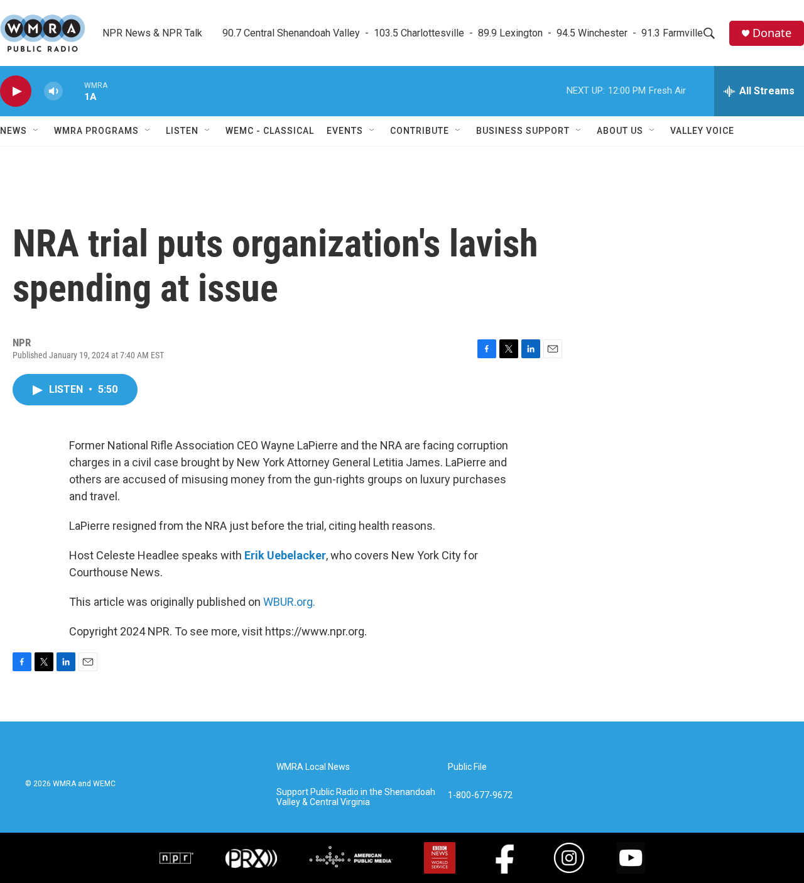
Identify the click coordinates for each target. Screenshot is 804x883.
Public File (467, 767)
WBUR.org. (289, 601)
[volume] (53, 91)
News (13, 131)
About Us (620, 131)
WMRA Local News (313, 767)
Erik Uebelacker (285, 555)
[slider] (73, 90)
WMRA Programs (96, 131)
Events (345, 131)
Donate (771, 33)
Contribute (419, 131)
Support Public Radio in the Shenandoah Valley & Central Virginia (355, 797)
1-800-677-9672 (480, 795)
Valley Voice (702, 131)
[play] (16, 91)
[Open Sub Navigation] (36, 131)
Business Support (523, 131)
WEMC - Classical (269, 131)
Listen (182, 131)
